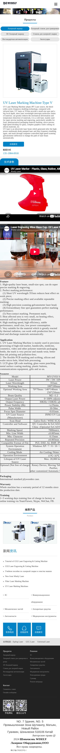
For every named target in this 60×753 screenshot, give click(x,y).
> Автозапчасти (9, 616)
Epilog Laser (18, 642)
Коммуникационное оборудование (42, 658)
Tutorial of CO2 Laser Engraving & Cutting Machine (26, 561)
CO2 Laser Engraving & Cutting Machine (21, 566)
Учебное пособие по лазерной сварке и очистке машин (28, 571)
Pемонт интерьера (36, 682)
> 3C (5, 595)
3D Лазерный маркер (15, 34)
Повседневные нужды (37, 675)
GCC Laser (30, 642)
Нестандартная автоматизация (15, 39)
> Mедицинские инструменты (43, 616)
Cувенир (33, 678)
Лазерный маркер (15, 29)
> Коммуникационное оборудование (40, 598)
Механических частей (37, 662)
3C (31, 655)
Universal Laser (43, 642)
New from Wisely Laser (14, 576)
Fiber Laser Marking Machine (17, 581)
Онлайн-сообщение (9, 693)
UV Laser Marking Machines (16, 586)
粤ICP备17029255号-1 (18, 750)
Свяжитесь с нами (9, 689)
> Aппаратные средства (41, 609)
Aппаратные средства (37, 665)
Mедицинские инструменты (39, 672)
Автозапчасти (35, 668)
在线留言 (13, 144)
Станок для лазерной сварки (45, 34)
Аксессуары (45, 39)
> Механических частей (13, 609)
